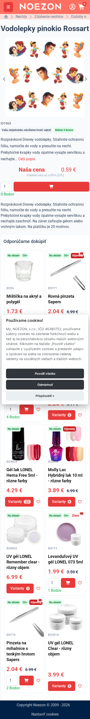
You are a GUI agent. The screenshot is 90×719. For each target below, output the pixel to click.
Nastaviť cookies (45, 714)
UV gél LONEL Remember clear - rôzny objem (23, 562)
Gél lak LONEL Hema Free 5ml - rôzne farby (22, 475)
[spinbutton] (6, 187)
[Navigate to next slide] (85, 79)
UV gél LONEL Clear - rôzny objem (61, 648)
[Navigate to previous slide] (4, 79)
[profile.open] (72, 7)
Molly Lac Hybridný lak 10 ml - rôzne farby (65, 475)
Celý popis (26, 159)
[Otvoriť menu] (8, 7)
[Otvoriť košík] (81, 7)
